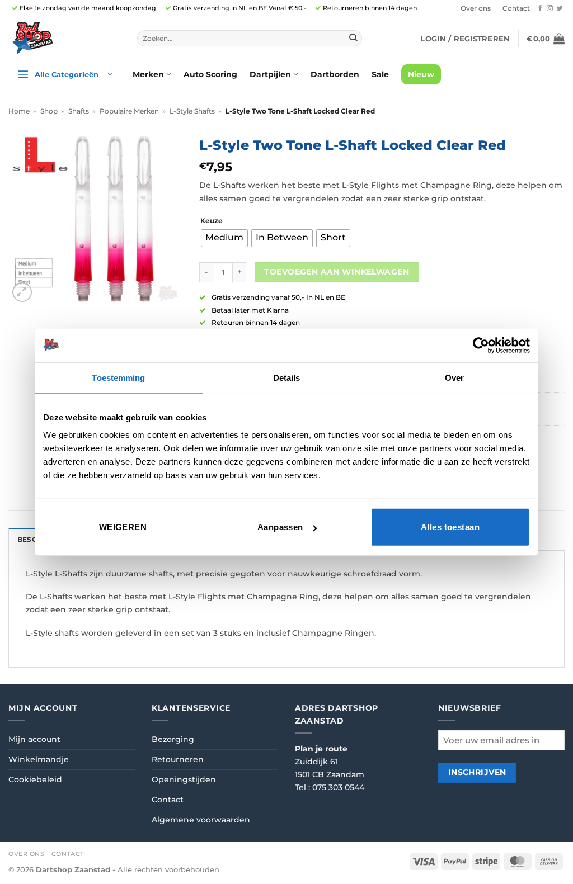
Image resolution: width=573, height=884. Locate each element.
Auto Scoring (210, 74)
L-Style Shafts (192, 111)
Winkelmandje (38, 759)
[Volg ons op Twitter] (560, 8)
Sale (380, 74)
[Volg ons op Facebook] (540, 8)
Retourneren (178, 759)
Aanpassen (280, 527)
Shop (49, 111)
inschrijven (477, 772)
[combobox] (249, 38)
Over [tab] (454, 377)
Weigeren (123, 527)
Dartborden (335, 74)
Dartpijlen (270, 74)
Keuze (211, 221)
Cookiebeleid (35, 779)
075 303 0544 (338, 787)
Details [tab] (286, 377)
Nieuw (421, 74)
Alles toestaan (450, 527)
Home (19, 111)
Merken (148, 74)
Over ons (476, 8)
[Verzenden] (353, 38)
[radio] (224, 238)
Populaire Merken (129, 111)
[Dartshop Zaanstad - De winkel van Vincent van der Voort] (64, 38)
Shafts (78, 111)
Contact (516, 8)
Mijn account (34, 739)
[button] (465, 39)
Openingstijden (184, 779)
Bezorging (173, 739)
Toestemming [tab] (118, 377)
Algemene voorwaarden (201, 820)
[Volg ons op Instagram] (550, 8)
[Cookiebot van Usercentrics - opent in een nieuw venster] (481, 345)
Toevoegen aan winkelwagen (336, 272)
